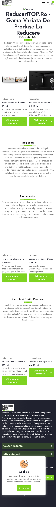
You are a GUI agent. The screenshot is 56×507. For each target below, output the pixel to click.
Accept (22, 488)
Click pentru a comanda (13, 122)
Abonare (45, 477)
